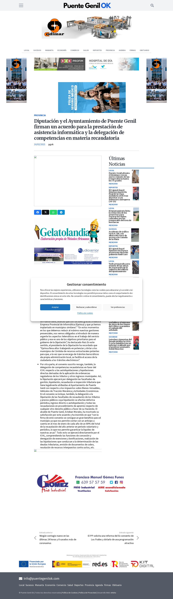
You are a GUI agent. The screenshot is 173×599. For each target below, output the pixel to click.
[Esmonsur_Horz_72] (86, 38)
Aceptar (55, 307)
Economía (50, 585)
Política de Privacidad (87, 592)
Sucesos (113, 229)
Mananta (39, 585)
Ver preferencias (118, 307)
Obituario (117, 585)
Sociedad (113, 337)
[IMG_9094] (68, 465)
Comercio (61, 585)
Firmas (107, 585)
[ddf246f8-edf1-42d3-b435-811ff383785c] (68, 275)
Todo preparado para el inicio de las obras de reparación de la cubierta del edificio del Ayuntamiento (119, 268)
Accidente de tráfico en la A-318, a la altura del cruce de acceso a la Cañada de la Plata (119, 235)
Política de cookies (85, 313)
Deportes (113, 187)
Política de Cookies (70, 592)
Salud (70, 585)
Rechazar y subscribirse (86, 307)
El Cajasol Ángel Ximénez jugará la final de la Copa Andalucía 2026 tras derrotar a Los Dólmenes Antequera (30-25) (119, 196)
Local (111, 170)
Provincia (40, 115)
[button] (21, 5)
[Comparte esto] (37, 212)
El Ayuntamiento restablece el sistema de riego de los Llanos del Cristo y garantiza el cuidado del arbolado (119, 325)
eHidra (113, 592)
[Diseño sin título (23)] (113, 69)
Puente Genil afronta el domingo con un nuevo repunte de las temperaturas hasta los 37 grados (119, 177)
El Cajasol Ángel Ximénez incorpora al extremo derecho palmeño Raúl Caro (118, 252)
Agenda (99, 585)
